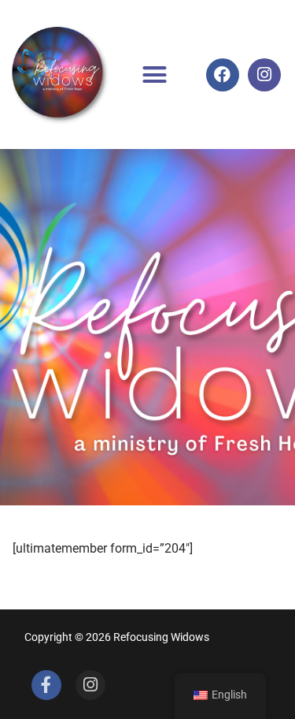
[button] (155, 75)
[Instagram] (264, 74)
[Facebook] (222, 74)
